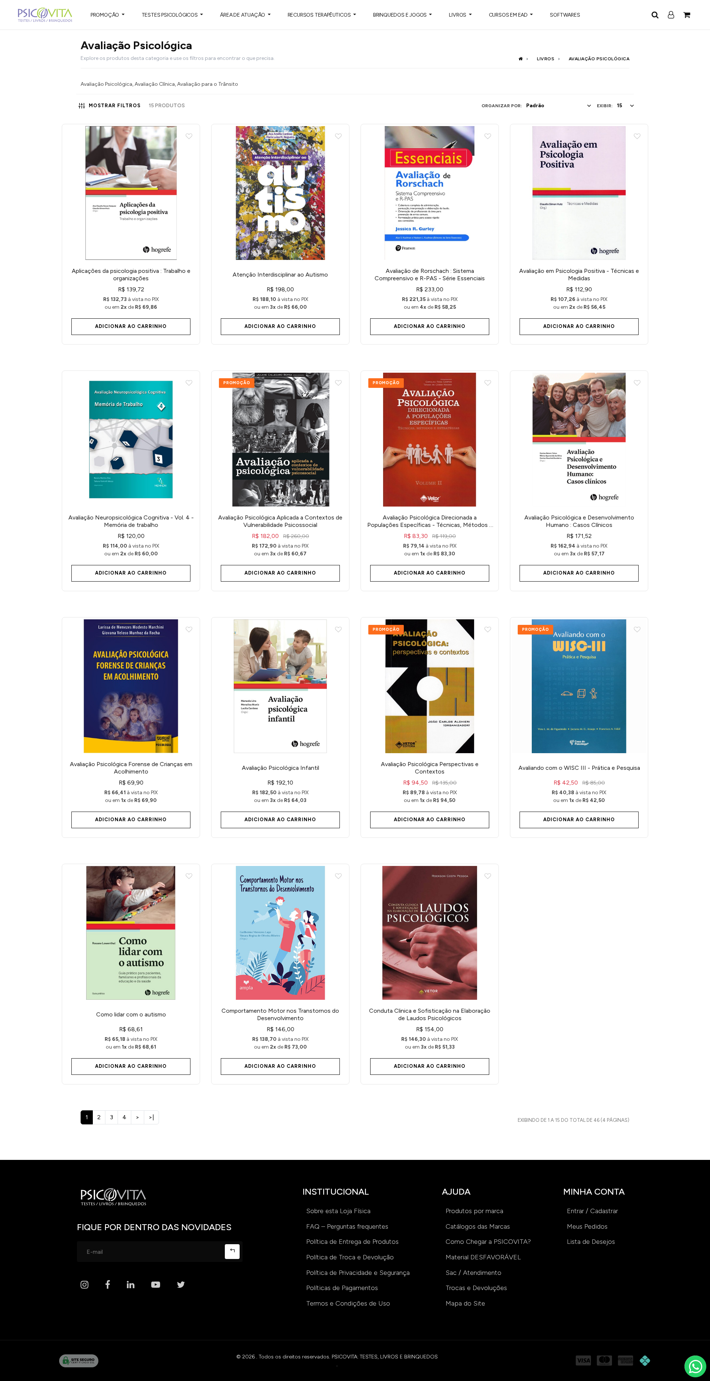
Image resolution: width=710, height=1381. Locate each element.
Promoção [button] (105, 15)
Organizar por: (501, 105)
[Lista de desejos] (189, 137)
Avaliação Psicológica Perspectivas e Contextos (430, 768)
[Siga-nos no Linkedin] (130, 1285)
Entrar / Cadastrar (592, 1211)
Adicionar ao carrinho (131, 326)
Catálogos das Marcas (478, 1226)
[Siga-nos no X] (180, 1285)
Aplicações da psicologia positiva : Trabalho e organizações (131, 274)
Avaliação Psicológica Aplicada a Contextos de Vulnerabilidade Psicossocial (280, 521)
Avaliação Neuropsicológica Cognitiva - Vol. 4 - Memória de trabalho (131, 521)
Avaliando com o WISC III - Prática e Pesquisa (579, 767)
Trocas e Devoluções (476, 1288)
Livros (545, 58)
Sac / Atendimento (473, 1273)
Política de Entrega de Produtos (352, 1242)
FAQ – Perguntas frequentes (347, 1226)
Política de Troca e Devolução (350, 1257)
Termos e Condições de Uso (348, 1303)
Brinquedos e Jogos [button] (400, 15)
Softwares (565, 15)
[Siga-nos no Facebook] (107, 1285)
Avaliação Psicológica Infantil (280, 767)
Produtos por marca (474, 1211)
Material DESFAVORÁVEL (483, 1257)
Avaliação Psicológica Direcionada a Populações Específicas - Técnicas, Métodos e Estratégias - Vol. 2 (430, 521)
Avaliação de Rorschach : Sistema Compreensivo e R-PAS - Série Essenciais (430, 274)
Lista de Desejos (591, 1242)
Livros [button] (458, 15)
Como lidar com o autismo (131, 1014)
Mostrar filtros (115, 105)
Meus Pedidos (587, 1226)
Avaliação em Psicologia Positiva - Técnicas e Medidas (579, 274)
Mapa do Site (465, 1303)
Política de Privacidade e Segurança (358, 1273)
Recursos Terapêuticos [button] (320, 15)
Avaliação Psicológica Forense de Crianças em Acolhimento (131, 768)
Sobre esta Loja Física (338, 1211)
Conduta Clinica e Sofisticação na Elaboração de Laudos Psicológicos (429, 1014)
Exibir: (604, 105)
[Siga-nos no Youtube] (156, 1285)
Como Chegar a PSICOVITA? (488, 1242)
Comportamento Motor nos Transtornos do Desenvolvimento (280, 1014)
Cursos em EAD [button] (509, 15)
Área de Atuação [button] (243, 15)
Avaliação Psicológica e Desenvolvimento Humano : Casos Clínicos (579, 521)
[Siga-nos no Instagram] (84, 1285)
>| (151, 1117)
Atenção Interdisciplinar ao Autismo (280, 274)
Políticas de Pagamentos (342, 1288)
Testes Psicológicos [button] (170, 15)
